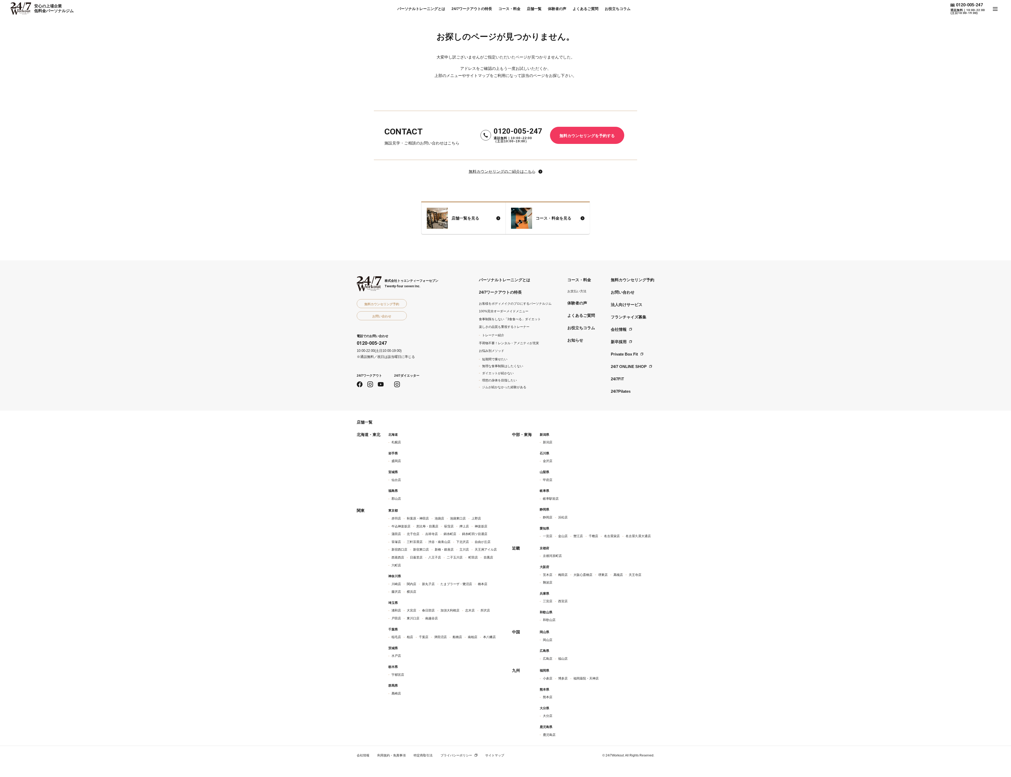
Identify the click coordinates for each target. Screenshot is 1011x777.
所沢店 (485, 610)
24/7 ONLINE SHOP (629, 366)
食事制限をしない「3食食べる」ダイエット (510, 319)
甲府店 (547, 480)
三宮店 (547, 601)
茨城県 (393, 648)
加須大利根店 (449, 610)
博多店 (563, 678)
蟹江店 (578, 536)
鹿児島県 (546, 727)
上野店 (476, 518)
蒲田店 (396, 534)
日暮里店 (416, 557)
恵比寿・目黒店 (427, 526)
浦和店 (396, 610)
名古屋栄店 (612, 536)
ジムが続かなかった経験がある (504, 387)
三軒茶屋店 (415, 542)
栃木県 (393, 667)
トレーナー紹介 (493, 335)
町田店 (473, 557)
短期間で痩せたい (494, 359)
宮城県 (393, 472)
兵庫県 (544, 593)
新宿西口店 (399, 549)
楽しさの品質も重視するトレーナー (504, 327)
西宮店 (563, 601)
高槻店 (618, 575)
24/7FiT (617, 379)
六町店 (396, 565)
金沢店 (547, 461)
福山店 (563, 659)
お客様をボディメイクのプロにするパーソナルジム (515, 303)
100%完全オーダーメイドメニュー (503, 311)
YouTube (381, 384)
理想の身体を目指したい (499, 380)
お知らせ (575, 340)
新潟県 (544, 434)
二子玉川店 (455, 557)
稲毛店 (396, 637)
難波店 (547, 582)
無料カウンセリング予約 (632, 280)
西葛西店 (397, 557)
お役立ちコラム (618, 9)
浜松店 (563, 517)
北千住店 (413, 534)
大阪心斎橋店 (582, 575)
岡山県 (544, 632)
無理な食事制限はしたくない (502, 366)
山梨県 (544, 472)
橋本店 (482, 584)
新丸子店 (428, 584)
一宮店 (547, 536)
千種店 (593, 536)
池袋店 (439, 518)
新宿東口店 (421, 549)
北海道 (393, 434)
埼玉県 (393, 603)
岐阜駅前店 (551, 499)
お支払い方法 (576, 291)
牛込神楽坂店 (400, 526)
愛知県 (544, 528)
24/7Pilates (621, 391)
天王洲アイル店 (486, 549)
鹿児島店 (549, 735)
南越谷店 (431, 618)
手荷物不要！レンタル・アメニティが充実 (509, 343)
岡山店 (547, 640)
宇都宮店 (397, 675)
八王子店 (434, 557)
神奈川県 (394, 576)
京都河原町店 (552, 556)
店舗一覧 (534, 9)
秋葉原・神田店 (418, 518)
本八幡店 (489, 637)
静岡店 (547, 517)
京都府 (544, 548)
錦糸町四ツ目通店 (474, 534)
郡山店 (396, 499)
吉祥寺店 (431, 534)
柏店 (410, 637)
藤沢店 (396, 592)
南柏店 (472, 637)
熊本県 (544, 689)
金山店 (563, 536)
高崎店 (396, 693)
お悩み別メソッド (491, 351)
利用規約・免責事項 (391, 755)
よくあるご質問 (585, 9)
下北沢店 (462, 542)
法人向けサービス (626, 304)
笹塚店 (396, 542)
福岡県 (544, 670)
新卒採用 (619, 341)
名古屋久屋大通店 (638, 536)
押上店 (464, 526)
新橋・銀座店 (444, 549)
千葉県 (393, 629)
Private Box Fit (624, 354)
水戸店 (396, 656)
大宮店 (411, 610)
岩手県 (393, 453)
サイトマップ (494, 755)
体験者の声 (557, 9)
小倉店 (547, 678)
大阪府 (544, 567)
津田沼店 (440, 637)
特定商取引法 (423, 755)
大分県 (544, 708)
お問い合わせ (623, 292)
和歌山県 (546, 612)
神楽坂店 (481, 526)
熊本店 (547, 697)
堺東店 (603, 575)
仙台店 (396, 480)
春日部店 (428, 610)
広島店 (547, 659)
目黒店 (488, 557)
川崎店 (396, 584)
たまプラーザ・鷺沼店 (456, 584)
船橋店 (457, 637)
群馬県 (393, 685)
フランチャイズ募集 (628, 317)
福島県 (393, 491)
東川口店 (413, 618)
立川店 (464, 549)
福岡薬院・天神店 (586, 678)
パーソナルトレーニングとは (421, 9)
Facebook (360, 384)
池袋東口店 (458, 518)
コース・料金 (509, 9)
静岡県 (544, 509)
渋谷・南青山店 (439, 542)
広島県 (544, 651)
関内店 (411, 584)
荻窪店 (449, 526)
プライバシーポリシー (456, 755)
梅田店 (563, 575)
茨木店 (547, 575)
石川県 (544, 453)
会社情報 (619, 329)
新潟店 (547, 442)
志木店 (470, 610)
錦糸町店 (450, 534)
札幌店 (396, 442)
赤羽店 (396, 518)
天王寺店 (635, 575)
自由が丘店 (482, 542)
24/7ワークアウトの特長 (472, 9)
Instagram (370, 384)
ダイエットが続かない (498, 373)
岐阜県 (544, 491)
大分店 (547, 716)
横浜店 (411, 592)
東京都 (393, 510)
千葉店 (423, 637)
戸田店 (396, 618)
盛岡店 (396, 461)
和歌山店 (549, 620)
